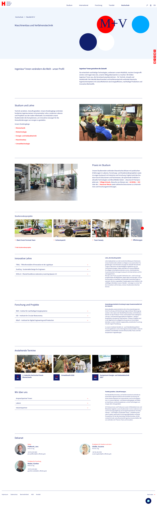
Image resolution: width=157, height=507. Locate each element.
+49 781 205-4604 (32, 452)
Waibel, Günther (33, 464)
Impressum (5, 494)
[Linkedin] (155, 57)
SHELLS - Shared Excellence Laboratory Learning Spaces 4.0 (36, 274)
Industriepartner (21, 408)
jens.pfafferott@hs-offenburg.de (37, 454)
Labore (18, 403)
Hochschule (125, 5)
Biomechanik (20, 128)
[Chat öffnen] (148, 501)
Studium (69, 5)
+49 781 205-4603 (32, 469)
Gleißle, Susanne (98, 446)
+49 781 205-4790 (97, 452)
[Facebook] (155, 59)
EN (154, 5)
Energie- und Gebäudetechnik (26, 136)
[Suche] (147, 5)
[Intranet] (151, 5)
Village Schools (105, 182)
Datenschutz (14, 494)
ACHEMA (133, 182)
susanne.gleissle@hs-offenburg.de (101, 454)
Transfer (111, 5)
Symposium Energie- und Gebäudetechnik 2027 (114, 376)
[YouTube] (155, 54)
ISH (139, 182)
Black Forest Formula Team (26, 240)
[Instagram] (155, 51)
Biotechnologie (21, 132)
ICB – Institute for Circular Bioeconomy (29, 316)
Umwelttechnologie (23, 144)
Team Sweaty (98, 240)
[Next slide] (142, 228)
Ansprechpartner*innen (24, 398)
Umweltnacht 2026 (67, 375)
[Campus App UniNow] (155, 62)
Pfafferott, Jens (33, 446)
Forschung (98, 5)
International (83, 5)
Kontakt (38, 494)
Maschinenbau (21, 140)
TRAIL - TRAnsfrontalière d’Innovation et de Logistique (34, 265)
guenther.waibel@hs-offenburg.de (37, 471)
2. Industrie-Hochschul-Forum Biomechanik (32, 376)
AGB (32, 494)
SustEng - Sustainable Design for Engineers (30, 269)
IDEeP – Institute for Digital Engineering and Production (35, 320)
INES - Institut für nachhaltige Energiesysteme (31, 311)
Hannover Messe (105, 184)
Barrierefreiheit (24, 494)
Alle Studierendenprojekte (23, 247)
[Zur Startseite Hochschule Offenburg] (14, 4)
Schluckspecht (60, 240)
